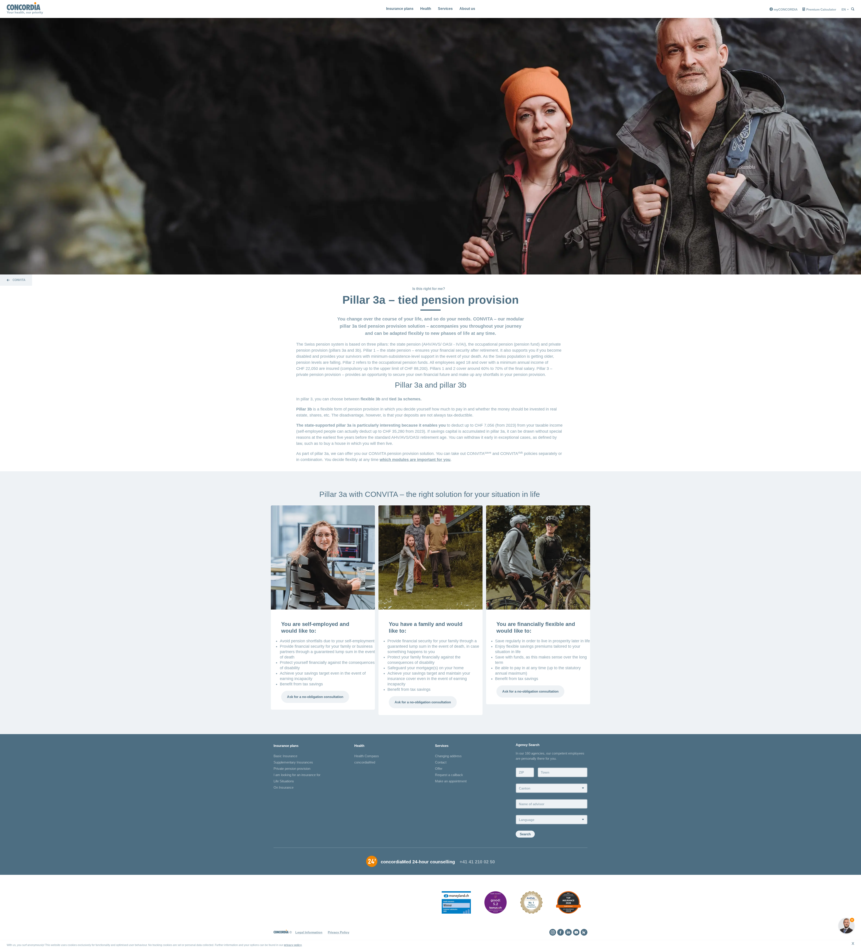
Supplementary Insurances (293, 762)
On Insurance (284, 787)
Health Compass (366, 756)
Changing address (448, 756)
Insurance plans (399, 9)
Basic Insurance (285, 756)
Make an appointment (451, 781)
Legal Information (308, 932)
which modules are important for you (415, 459)
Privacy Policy (338, 932)
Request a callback (449, 775)
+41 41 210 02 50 (477, 861)
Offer (438, 768)
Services (445, 9)
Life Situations (284, 781)
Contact (440, 762)
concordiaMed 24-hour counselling (418, 861)
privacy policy (293, 945)
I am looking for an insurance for (297, 775)
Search (525, 834)
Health (425, 9)
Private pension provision (292, 768)
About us (467, 9)
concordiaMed (364, 762)
